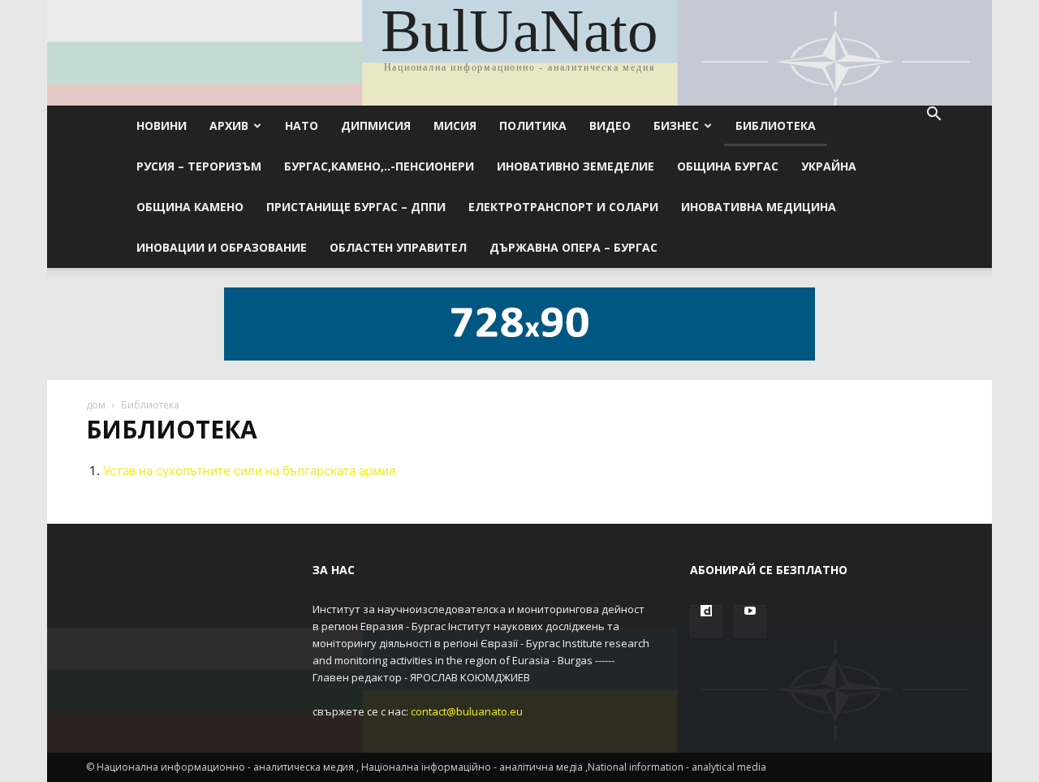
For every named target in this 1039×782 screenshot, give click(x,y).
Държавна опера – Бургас (573, 247)
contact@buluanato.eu (467, 711)
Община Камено (190, 206)
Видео (610, 125)
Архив (228, 125)
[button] (933, 115)
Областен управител (398, 247)
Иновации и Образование (221, 247)
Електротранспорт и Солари (563, 206)
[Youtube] (750, 621)
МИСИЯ (454, 125)
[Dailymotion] (706, 621)
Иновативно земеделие (575, 166)
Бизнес (676, 125)
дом (96, 405)
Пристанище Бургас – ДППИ (356, 206)
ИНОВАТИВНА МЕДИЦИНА (758, 206)
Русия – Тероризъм (198, 166)
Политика (533, 125)
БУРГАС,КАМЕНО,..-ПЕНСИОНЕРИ (379, 166)
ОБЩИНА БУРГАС (727, 166)
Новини (161, 125)
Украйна (828, 166)
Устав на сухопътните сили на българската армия (249, 470)
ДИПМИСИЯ (376, 125)
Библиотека (775, 125)
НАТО (301, 125)
